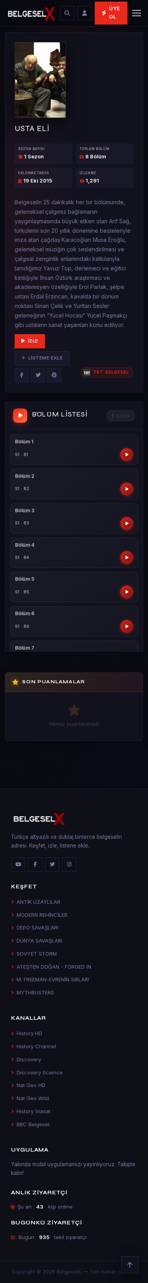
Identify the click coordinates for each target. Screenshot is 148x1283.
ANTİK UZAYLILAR (38, 902)
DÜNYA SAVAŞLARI (39, 940)
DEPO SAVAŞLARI (37, 927)
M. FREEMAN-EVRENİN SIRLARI (53, 979)
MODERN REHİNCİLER (42, 915)
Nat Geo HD (31, 1085)
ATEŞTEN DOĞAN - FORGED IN (54, 967)
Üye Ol (114, 13)
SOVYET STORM (37, 953)
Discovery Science (40, 1072)
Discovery (29, 1059)
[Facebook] (22, 375)
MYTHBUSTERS (35, 992)
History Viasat (34, 1111)
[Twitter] (38, 375)
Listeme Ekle (45, 358)
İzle (33, 341)
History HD (29, 1033)
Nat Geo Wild (33, 1098)
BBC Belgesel (33, 1124)
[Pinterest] (54, 375)
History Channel (36, 1046)
